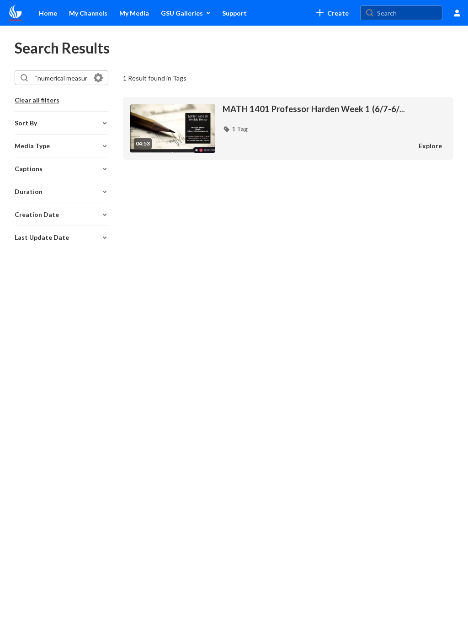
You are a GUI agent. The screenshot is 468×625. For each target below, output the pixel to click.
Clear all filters (37, 100)
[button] (235, 129)
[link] (332, 12)
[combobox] (61, 77)
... (314, 109)
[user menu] (457, 12)
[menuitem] (48, 12)
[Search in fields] (98, 77)
